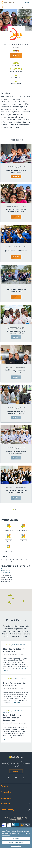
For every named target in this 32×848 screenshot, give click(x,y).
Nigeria (8, 247)
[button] (11, 603)
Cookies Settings (16, 846)
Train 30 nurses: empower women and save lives (16, 332)
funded (16, 337)
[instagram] (16, 777)
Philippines (9, 367)
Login (27, 2)
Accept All (16, 838)
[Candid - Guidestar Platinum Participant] (9, 825)
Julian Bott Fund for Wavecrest (16, 251)
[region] (16, 837)
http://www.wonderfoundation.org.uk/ (12, 569)
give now (16, 176)
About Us (5, 804)
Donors (4, 786)
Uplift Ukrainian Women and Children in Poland (16, 291)
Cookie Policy (6, 835)
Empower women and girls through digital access (16, 412)
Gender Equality (19, 167)
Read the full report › (14, 702)
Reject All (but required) (16, 842)
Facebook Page (5, 570)
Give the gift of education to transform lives (16, 171)
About (11, 7)
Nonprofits (16, 7)
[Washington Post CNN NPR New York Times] (16, 819)
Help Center (16, 771)
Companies (23, 7)
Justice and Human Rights (19, 247)
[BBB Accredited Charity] (16, 825)
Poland (8, 287)
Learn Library (7, 810)
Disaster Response (19, 287)
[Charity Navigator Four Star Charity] (4, 825)
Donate (16, 56)
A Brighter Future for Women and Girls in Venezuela (16, 210)
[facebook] (8, 777)
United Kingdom (13, 166)
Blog (28, 7)
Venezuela (9, 206)
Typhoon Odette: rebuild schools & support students (16, 491)
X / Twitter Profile (6, 572)
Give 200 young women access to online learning (16, 371)
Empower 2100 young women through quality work (16, 452)
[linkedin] (23, 777)
